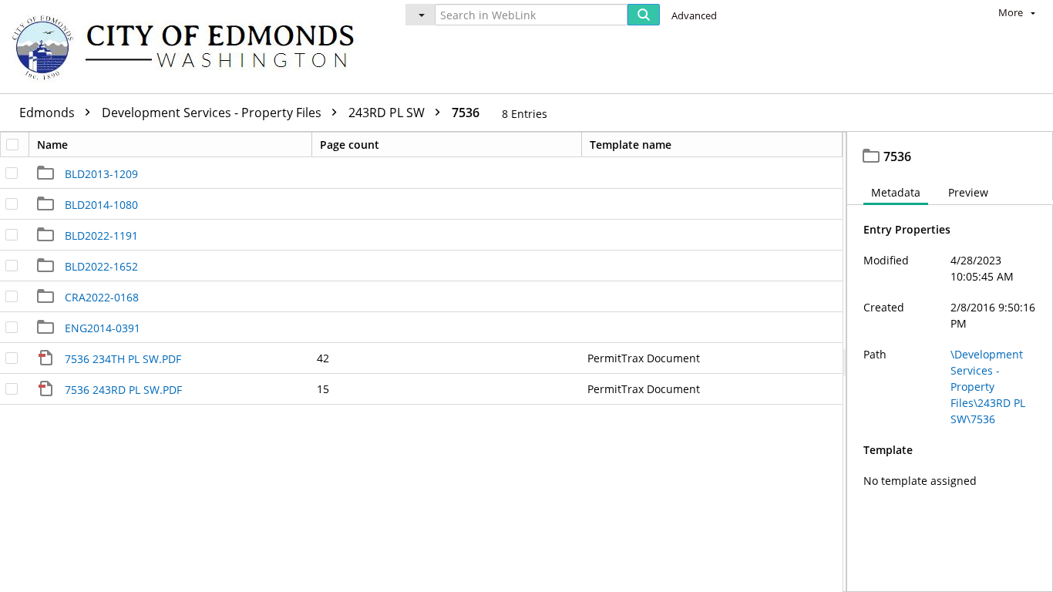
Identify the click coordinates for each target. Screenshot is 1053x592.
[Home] (190, 46)
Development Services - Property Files (213, 112)
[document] (950, 362)
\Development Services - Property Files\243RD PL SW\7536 (987, 386)
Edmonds (48, 112)
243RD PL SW (388, 112)
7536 (465, 112)
